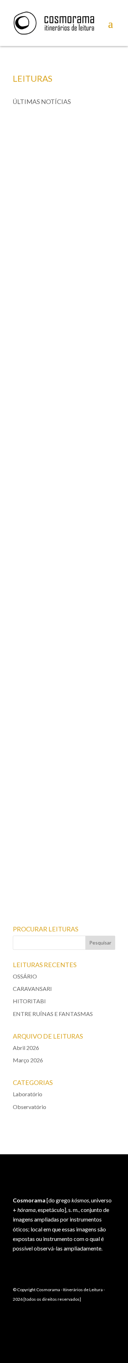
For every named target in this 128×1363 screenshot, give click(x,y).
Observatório (69, 449)
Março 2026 (28, 1060)
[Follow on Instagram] (106, 1323)
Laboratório (70, 250)
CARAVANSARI (37, 442)
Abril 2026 (26, 1047)
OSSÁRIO (31, 242)
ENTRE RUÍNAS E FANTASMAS (55, 831)
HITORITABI (34, 631)
